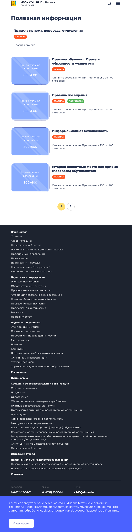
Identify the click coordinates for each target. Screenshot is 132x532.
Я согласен (21, 523)
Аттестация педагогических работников (36, 294)
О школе (16, 236)
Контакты (17, 474)
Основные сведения (24, 388)
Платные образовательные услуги (33, 405)
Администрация (21, 240)
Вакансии (17, 312)
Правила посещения (69, 95)
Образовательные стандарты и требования (38, 401)
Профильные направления (28, 253)
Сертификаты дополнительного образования (40, 366)
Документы (18, 392)
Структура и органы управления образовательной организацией (53, 432)
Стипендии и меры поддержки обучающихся (40, 443)
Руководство (19, 414)
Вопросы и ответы (23, 453)
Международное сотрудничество (32, 423)
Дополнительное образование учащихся (37, 353)
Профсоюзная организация (28, 307)
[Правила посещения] (30, 105)
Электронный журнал (25, 281)
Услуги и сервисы (22, 362)
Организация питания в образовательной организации (46, 410)
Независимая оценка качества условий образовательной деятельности (57, 464)
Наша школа (19, 232)
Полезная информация (25, 331)
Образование (19, 396)
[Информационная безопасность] (30, 141)
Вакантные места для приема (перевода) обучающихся (46, 427)
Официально (19, 378)
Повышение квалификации (28, 303)
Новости (16, 344)
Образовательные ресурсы (28, 286)
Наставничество (21, 316)
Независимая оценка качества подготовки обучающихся (47, 468)
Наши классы (19, 258)
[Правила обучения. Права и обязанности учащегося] (30, 69)
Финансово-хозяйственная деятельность (37, 418)
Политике (112, 510)
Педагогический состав (26, 245)
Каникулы (17, 348)
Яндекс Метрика (79, 503)
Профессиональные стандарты (31, 290)
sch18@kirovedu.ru (85, 492)
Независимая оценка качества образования (39, 459)
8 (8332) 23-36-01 (21, 492)
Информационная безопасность (80, 131)
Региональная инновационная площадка (37, 249)
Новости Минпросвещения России (33, 299)
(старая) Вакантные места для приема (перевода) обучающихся (85, 169)
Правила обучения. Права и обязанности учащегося (76, 61)
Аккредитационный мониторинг (32, 271)
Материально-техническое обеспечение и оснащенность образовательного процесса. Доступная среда (59, 438)
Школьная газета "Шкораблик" (30, 267)
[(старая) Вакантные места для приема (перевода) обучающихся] (30, 177)
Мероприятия (20, 340)
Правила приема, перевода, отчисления (48, 31)
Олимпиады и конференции (29, 357)
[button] (109, 3)
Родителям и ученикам (26, 322)
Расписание (19, 372)
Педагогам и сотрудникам (28, 277)
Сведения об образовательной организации (40, 383)
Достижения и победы (25, 262)
